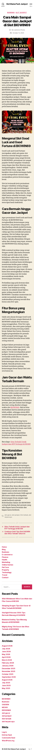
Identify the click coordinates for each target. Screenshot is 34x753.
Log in (4, 732)
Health (4, 560)
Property (5, 570)
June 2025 (6, 685)
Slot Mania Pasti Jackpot (17, 4)
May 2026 (6, 654)
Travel (4, 575)
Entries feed (7, 735)
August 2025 (7, 680)
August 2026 (7, 646)
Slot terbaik (24, 515)
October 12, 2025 (18, 33)
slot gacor (8, 515)
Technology (6, 572)
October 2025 (7, 674)
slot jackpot (21, 12)
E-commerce (7, 555)
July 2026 (6, 649)
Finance (5, 557)
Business (5, 552)
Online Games (7, 565)
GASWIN (5, 705)
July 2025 (6, 683)
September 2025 (9, 677)
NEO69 (5, 707)
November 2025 (8, 671)
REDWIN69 (6, 710)
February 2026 (8, 663)
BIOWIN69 (11, 12)
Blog (3, 549)
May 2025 (6, 688)
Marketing (6, 562)
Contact (5, 578)
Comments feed (8, 738)
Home (4, 547)
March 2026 (7, 660)
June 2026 (6, 651)
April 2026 (6, 657)
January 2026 (7, 666)
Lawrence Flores (19, 30)
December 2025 (8, 668)
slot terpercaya (8, 722)
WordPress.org (8, 741)
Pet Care (5, 567)
